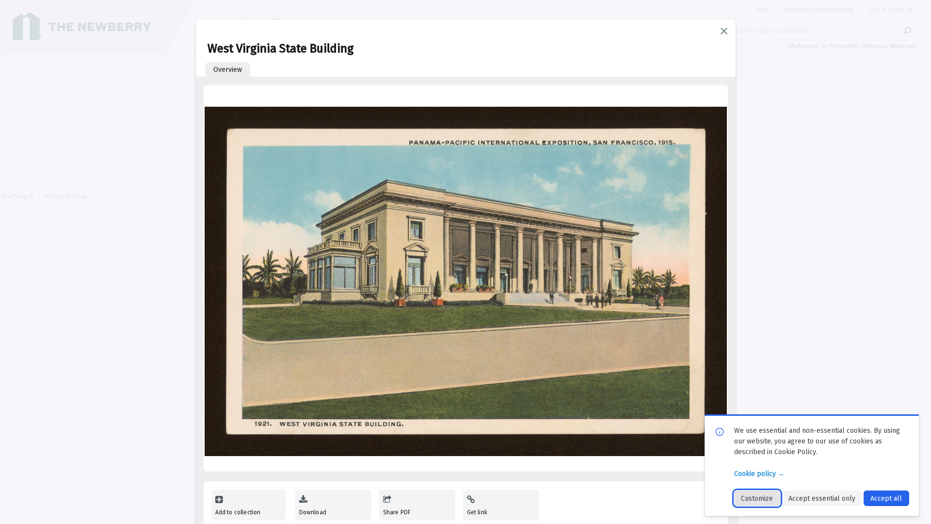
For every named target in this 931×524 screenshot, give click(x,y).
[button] (724, 31)
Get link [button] (477, 512)
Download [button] (312, 512)
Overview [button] (227, 70)
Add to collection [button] (238, 512)
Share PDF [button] (397, 512)
